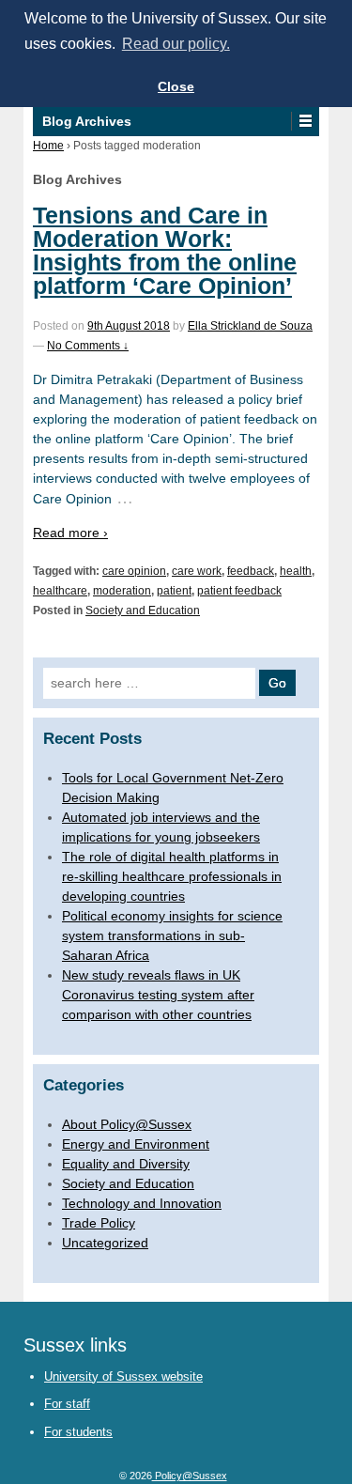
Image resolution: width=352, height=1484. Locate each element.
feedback (250, 571)
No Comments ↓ (88, 345)
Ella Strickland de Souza (250, 325)
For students (78, 1432)
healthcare (60, 590)
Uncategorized (105, 1242)
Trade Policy (98, 1222)
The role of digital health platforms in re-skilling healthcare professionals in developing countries (172, 876)
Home (48, 145)
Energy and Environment (135, 1144)
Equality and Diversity (126, 1163)
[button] (304, 121)
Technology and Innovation (142, 1203)
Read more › (70, 532)
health (296, 571)
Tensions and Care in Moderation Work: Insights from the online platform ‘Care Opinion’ (165, 251)
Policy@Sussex (189, 1475)
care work (197, 571)
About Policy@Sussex (126, 1124)
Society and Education (142, 610)
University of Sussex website (123, 1376)
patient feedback (239, 590)
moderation (122, 590)
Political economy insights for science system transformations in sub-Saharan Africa (172, 935)
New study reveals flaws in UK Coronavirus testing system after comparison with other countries (158, 994)
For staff (67, 1404)
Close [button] (176, 86)
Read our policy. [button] (176, 44)
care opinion (134, 571)
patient (174, 590)
